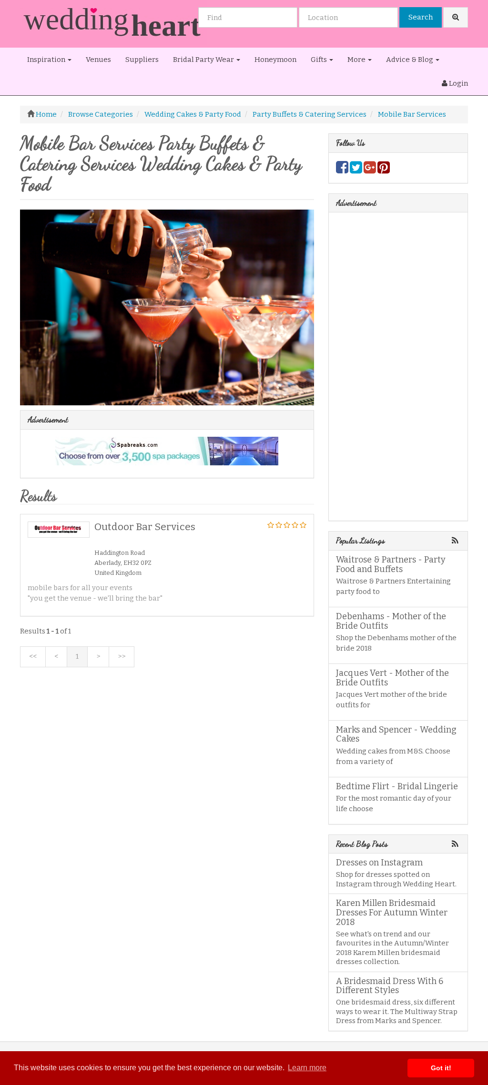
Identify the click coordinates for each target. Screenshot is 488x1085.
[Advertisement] (167, 747)
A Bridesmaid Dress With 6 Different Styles (389, 986)
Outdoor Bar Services (144, 527)
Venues (98, 59)
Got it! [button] (441, 1068)
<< (33, 656)
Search (420, 17)
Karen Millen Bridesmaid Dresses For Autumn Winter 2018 (391, 912)
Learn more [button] (307, 1068)
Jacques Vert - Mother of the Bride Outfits (392, 678)
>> (121, 656)
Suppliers (142, 59)
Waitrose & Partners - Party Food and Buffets (391, 564)
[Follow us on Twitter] (356, 170)
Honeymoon (275, 59)
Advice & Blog (410, 59)
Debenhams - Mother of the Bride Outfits (391, 621)
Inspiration (47, 59)
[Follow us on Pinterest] (383, 170)
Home (46, 114)
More (357, 59)
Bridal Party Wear (204, 59)
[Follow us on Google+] (370, 170)
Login (457, 83)
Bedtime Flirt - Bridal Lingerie (397, 786)
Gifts (319, 59)
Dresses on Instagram (379, 862)
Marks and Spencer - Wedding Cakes (396, 734)
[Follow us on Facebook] (342, 170)
